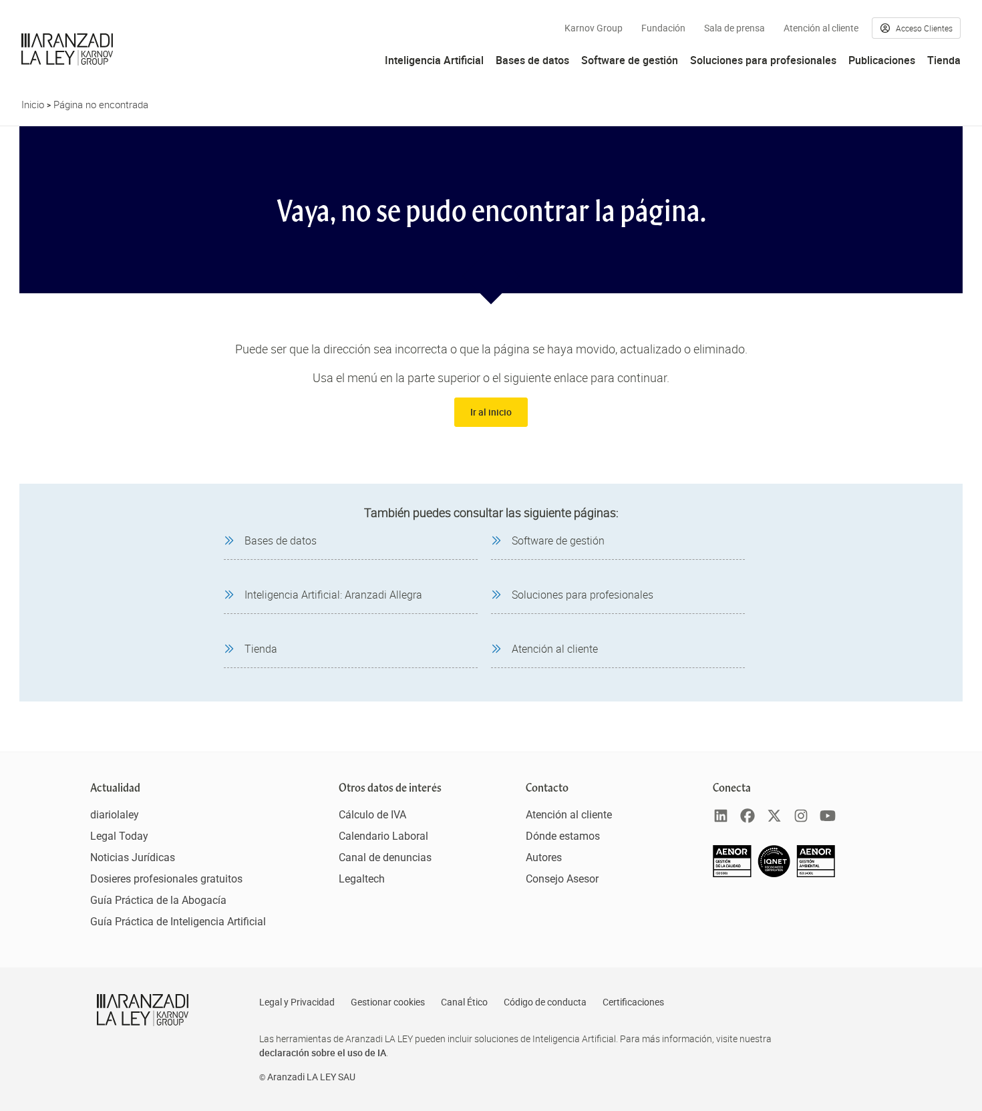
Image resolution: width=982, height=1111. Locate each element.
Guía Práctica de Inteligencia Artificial (178, 921)
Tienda (944, 60)
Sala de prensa (734, 28)
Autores (544, 857)
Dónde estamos (563, 836)
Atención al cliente (821, 28)
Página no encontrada (100, 104)
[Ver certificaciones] (774, 873)
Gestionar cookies (388, 1002)
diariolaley (114, 814)
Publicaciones (881, 60)
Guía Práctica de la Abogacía (158, 900)
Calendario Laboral (383, 836)
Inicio (32, 104)
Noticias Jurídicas (132, 857)
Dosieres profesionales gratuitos (166, 878)
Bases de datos (532, 60)
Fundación (663, 28)
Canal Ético (464, 1002)
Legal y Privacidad (297, 1002)
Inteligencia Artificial (434, 60)
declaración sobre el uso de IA (322, 1052)
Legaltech (362, 878)
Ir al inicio (491, 412)
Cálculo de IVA (372, 814)
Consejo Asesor (562, 878)
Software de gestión (629, 60)
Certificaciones (633, 1002)
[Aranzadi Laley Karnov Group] (67, 49)
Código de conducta (545, 1002)
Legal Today (119, 836)
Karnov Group (593, 28)
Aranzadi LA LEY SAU (311, 1077)
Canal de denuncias (385, 857)
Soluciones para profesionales (763, 60)
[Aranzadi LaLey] (142, 1010)
